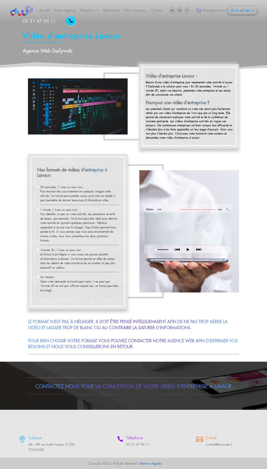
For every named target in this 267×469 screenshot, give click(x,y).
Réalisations (111, 10)
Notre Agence (65, 10)
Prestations (87, 10)
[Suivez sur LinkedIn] (172, 10)
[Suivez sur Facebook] (187, 10)
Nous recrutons (136, 10)
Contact (157, 10)
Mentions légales (150, 463)
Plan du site (171, 463)
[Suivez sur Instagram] (180, 10)
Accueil (44, 10)
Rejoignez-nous (214, 10)
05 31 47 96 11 (242, 11)
